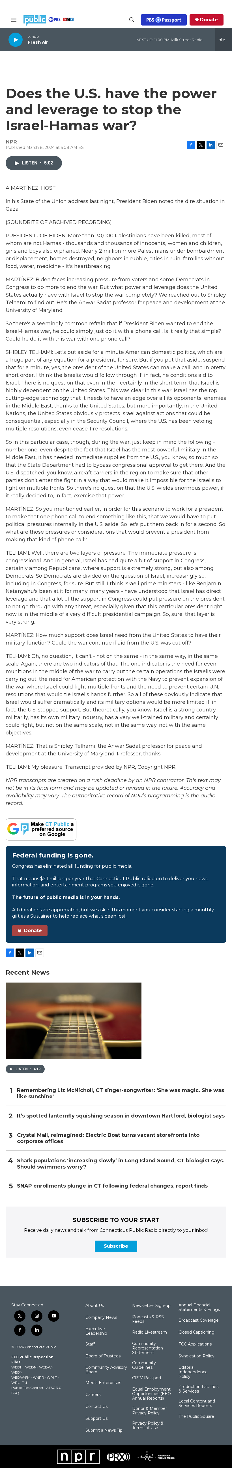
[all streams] (223, 39)
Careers (92, 1395)
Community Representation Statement (147, 1348)
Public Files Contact (27, 1387)
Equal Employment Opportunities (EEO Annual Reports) (151, 1394)
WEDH (17, 1367)
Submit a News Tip (104, 1430)
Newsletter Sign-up (151, 1306)
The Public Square (196, 1416)
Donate (209, 19)
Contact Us (96, 1406)
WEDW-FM (20, 1377)
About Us (94, 1306)
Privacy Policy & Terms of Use (148, 1425)
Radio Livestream (149, 1332)
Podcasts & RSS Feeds (148, 1319)
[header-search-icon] (131, 19)
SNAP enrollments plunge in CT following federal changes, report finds (112, 1186)
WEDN (30, 1367)
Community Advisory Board (106, 1369)
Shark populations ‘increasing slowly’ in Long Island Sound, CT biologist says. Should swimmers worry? (121, 1164)
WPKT (52, 1377)
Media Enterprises (103, 1383)
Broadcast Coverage (199, 1320)
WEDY (16, 1372)
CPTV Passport (147, 1378)
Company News (101, 1317)
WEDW (45, 1367)
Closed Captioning (196, 1332)
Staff (90, 1344)
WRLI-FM (19, 1382)
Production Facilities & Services (198, 1389)
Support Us (96, 1418)
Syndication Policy (196, 1356)
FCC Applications (195, 1344)
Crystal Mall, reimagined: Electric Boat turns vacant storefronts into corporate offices (108, 1138)
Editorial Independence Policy (193, 1372)
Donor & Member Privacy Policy (149, 1411)
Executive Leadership (96, 1331)
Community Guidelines (144, 1365)
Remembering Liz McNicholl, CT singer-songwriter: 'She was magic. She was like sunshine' (120, 1093)
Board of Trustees (103, 1356)
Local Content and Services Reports (197, 1403)
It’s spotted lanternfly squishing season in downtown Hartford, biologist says (121, 1116)
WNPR (38, 1377)
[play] (15, 40)
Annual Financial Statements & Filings (199, 1307)
